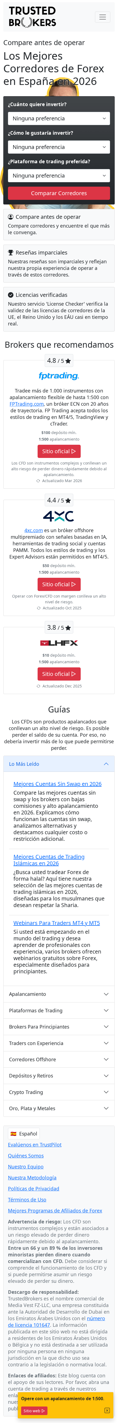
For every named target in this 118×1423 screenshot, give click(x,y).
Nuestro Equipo (26, 1166)
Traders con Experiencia (36, 1043)
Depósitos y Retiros (31, 1075)
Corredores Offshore (32, 1059)
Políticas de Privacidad (33, 1188)
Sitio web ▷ (34, 1410)
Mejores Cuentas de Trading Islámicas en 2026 (49, 860)
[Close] (107, 1410)
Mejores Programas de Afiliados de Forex (55, 1210)
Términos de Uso (27, 1199)
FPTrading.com (27, 403)
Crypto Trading (26, 1092)
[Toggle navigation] (102, 17)
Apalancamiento (27, 994)
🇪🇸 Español (23, 1133)
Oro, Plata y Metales (32, 1108)
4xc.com (33, 530)
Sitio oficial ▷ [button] (59, 451)
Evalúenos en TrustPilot (34, 1144)
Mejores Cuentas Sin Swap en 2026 (57, 784)
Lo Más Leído (24, 764)
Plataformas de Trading (36, 1010)
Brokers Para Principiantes (39, 1026)
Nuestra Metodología (32, 1177)
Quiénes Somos (26, 1155)
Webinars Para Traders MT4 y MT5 (56, 923)
